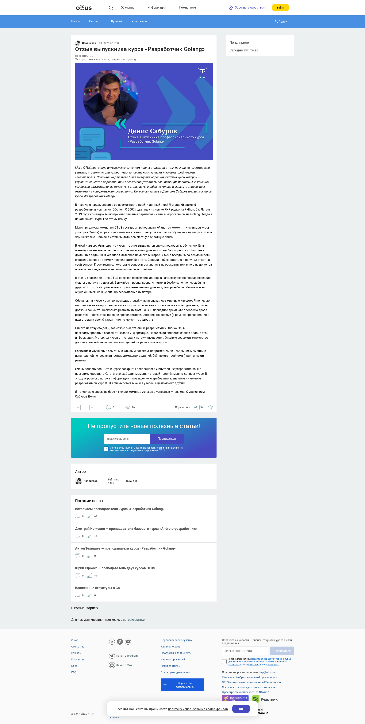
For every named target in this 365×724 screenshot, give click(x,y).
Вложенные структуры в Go (97, 588)
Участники (139, 21)
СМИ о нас (77, 646)
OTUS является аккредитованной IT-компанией (251, 682)
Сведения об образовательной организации (249, 677)
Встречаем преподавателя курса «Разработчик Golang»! (120, 509)
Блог (74, 665)
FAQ (73, 672)
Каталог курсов (170, 646)
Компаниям (187, 7)
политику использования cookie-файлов (198, 709)
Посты (93, 21)
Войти (280, 7)
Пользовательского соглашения (257, 661)
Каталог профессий (173, 659)
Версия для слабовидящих (185, 684)
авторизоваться (134, 619)
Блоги (75, 21)
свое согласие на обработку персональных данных (258, 663)
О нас (74, 640)
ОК (241, 709)
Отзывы (76, 653)
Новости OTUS (84, 55)
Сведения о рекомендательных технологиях (249, 687)
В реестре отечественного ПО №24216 (245, 692)
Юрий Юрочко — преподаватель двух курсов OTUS (115, 568)
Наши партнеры (171, 665)
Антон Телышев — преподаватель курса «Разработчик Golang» (125, 548)
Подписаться (167, 438)
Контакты (77, 659)
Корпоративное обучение (177, 640)
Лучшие (116, 21)
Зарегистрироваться (250, 7)
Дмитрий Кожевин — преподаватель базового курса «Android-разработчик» (136, 529)
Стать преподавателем (175, 672)
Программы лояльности (176, 653)
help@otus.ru (267, 672)
